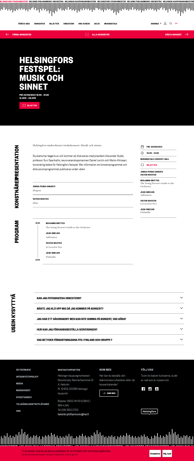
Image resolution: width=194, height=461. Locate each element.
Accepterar (155, 453)
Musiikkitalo (110, 23)
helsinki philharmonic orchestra (46, 1)
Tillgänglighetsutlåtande (32, 403)
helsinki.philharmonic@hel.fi (73, 414)
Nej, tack (167, 453)
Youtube (156, 389)
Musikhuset (23, 390)
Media (19, 383)
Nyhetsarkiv (24, 397)
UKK (18, 410)
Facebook (143, 389)
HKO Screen (84, 23)
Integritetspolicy (27, 376)
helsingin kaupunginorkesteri (80, 1)
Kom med (111, 393)
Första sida (24, 23)
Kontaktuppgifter (69, 369)
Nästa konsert (173, 34)
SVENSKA (155, 23)
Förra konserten (21, 34)
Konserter (39, 23)
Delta (97, 23)
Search (170, 23)
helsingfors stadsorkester (111, 1)
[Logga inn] (165, 27)
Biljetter (54, 23)
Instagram (150, 389)
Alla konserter (100, 34)
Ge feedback (23, 369)
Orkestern (68, 23)
